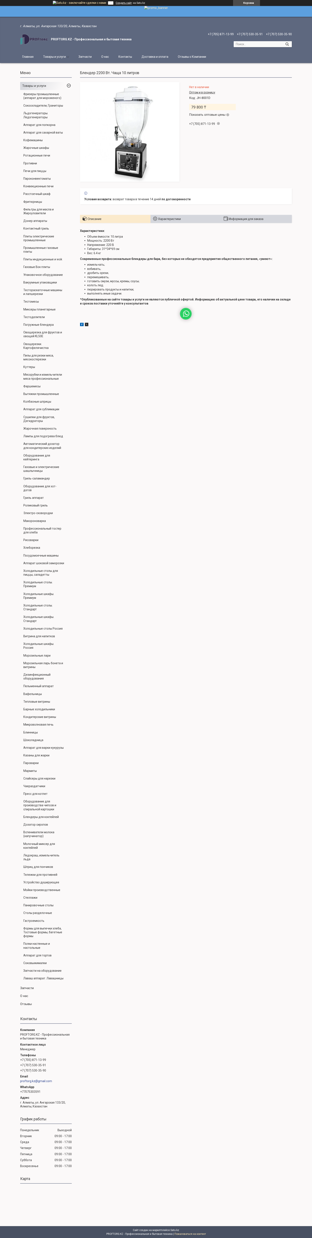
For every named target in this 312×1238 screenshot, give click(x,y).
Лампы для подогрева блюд (43, 436)
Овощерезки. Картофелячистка (36, 346)
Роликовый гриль (35, 505)
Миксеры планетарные (39, 309)
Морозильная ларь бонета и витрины (43, 665)
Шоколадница (33, 740)
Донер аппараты (35, 221)
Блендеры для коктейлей (41, 817)
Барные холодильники (39, 709)
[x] (86, 325)
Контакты (125, 56)
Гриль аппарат (33, 497)
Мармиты (30, 771)
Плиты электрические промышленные (38, 238)
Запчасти (85, 56)
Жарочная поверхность (40, 428)
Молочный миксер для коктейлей (39, 845)
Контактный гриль (36, 228)
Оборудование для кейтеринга (36, 457)
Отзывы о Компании (192, 56)
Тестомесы (31, 301)
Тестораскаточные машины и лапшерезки (42, 292)
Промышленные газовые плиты (40, 249)
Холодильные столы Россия (43, 628)
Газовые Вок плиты (36, 267)
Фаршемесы (32, 386)
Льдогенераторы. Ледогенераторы (35, 115)
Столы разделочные (37, 913)
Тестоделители (34, 317)
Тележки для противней (40, 874)
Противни (30, 163)
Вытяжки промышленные (41, 394)
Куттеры (29, 367)
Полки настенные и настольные (36, 945)
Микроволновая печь (38, 724)
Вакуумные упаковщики (40, 282)
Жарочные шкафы (36, 147)
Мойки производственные (41, 890)
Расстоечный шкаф (37, 194)
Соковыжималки (35, 963)
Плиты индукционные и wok (42, 259)
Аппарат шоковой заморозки (43, 563)
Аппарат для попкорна (39, 125)
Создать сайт (124, 2)
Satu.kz (174, 1230)
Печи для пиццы (34, 171)
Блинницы (30, 732)
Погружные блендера (38, 324)
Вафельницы (32, 694)
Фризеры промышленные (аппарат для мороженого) (42, 96)
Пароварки (31, 763)
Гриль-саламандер (36, 478)
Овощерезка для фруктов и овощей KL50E (42, 334)
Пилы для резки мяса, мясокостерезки (38, 357)
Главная (28, 56)
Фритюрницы (32, 201)
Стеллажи (30, 897)
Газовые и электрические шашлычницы (41, 468)
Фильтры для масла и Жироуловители (38, 211)
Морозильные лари (37, 655)
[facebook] (82, 325)
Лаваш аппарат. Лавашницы (43, 978)
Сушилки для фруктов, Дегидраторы (39, 419)
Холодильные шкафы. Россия (38, 645)
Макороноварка (34, 521)
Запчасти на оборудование (42, 970)
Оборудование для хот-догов (39, 488)
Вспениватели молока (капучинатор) (38, 834)
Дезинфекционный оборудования (37, 676)
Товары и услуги (54, 56)
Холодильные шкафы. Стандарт (38, 618)
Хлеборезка (31, 547)
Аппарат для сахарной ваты (43, 132)
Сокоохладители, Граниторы (43, 105)
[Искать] (287, 44)
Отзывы (26, 1004)
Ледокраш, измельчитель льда (41, 857)
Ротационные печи (36, 155)
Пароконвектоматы (37, 178)
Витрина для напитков (39, 636)
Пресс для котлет (35, 793)
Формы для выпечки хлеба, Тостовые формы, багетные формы (42, 932)
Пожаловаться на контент (190, 1233)
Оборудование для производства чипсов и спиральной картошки (39, 805)
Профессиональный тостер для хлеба (42, 530)
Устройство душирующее (41, 882)
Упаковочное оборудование (43, 274)
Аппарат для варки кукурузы (43, 747)
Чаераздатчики (34, 786)
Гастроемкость (33, 920)
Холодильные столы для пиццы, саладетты (40, 572)
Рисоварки (30, 540)
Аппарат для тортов (37, 955)
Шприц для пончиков (38, 867)
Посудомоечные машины (41, 555)
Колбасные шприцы (37, 401)
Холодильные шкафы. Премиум (38, 595)
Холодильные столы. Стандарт (38, 607)
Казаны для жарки (36, 755)
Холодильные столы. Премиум (38, 584)
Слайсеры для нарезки (39, 778)
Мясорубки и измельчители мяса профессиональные (42, 376)
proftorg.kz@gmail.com (36, 1081)
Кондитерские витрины (39, 717)
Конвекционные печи (38, 186)
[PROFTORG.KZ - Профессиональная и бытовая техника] (34, 39)
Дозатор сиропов (35, 824)
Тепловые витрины (36, 701)
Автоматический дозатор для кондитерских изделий (42, 445)
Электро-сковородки (38, 513)
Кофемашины (33, 140)
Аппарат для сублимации (41, 409)
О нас (105, 56)
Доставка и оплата (155, 56)
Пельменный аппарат (38, 686)
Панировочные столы (38, 905)
